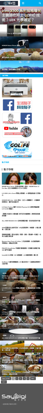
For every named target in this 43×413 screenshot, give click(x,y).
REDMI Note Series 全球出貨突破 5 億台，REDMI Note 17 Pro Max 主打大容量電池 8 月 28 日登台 (20, 187)
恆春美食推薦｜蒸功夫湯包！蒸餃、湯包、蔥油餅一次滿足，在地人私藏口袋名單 (21, 235)
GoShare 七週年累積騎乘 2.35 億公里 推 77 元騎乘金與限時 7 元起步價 (21, 263)
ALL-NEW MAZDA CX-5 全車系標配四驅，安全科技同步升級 (21, 221)
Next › (32, 378)
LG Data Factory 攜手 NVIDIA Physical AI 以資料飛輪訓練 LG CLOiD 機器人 (20, 208)
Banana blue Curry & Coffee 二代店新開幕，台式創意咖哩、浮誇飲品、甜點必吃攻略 (21, 242)
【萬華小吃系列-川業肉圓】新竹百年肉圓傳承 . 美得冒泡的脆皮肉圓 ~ (21, 215)
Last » (4, 381)
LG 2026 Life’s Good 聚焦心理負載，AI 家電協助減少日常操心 (21, 194)
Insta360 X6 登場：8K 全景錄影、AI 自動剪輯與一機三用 (20, 255)
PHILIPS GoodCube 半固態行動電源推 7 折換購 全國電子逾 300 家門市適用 (21, 249)
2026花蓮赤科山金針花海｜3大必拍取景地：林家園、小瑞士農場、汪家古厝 (21, 228)
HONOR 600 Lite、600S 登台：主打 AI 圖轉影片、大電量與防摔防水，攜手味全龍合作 (21, 201)
